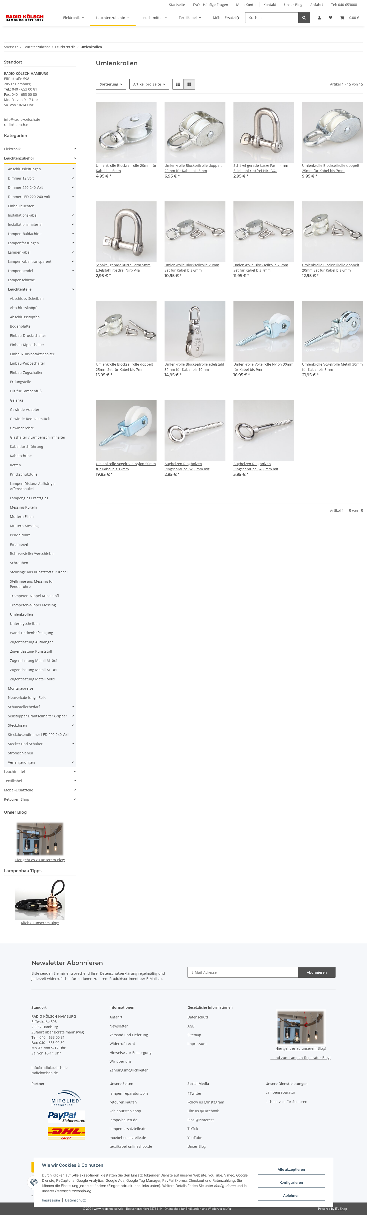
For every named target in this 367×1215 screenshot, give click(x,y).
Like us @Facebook (203, 1110)
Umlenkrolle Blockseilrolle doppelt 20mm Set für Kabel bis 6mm (330, 268)
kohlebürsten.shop (125, 1110)
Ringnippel (19, 544)
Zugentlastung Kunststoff (31, 651)
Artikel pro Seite (147, 84)
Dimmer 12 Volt (21, 178)
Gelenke (16, 400)
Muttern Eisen (22, 516)
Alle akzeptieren (291, 1169)
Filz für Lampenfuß (26, 391)
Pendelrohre (20, 535)
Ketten (15, 465)
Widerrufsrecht (122, 1043)
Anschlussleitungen (24, 169)
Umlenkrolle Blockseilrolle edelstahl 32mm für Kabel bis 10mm (194, 367)
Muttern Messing (24, 525)
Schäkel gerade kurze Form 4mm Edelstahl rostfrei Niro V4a (260, 168)
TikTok (192, 1128)
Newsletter (119, 1026)
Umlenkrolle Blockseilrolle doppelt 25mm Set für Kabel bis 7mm (124, 367)
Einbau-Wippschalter (27, 363)
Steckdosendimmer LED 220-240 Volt (38, 734)
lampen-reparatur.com (129, 1093)
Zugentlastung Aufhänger (31, 642)
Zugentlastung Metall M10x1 (34, 660)
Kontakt (269, 4)
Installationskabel (22, 215)
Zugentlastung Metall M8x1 (33, 679)
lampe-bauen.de (123, 1119)
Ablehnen (291, 1195)
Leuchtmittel (14, 771)
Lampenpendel (20, 270)
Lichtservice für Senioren (286, 1101)
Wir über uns (121, 1061)
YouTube (194, 1137)
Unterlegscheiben (25, 623)
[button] (319, 17)
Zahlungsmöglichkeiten (129, 1070)
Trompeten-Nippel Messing (33, 605)
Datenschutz (75, 1200)
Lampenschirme (21, 280)
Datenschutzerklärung (118, 973)
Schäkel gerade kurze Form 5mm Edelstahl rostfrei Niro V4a (123, 268)
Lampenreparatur (280, 1092)
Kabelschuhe (21, 455)
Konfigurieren (291, 1182)
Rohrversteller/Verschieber (32, 553)
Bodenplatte (20, 326)
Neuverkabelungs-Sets (27, 697)
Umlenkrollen (21, 614)
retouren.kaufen (123, 1102)
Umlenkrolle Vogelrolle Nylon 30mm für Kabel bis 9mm (263, 367)
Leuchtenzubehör (19, 158)
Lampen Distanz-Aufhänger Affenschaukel (33, 486)
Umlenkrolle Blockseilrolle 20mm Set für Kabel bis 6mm (192, 268)
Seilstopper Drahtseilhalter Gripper (37, 716)
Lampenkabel (19, 252)
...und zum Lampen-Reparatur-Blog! (300, 1057)
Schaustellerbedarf (24, 706)
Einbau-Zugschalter (26, 372)
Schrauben (19, 562)
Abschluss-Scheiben (27, 298)
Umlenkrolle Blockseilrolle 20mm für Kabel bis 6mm (126, 168)
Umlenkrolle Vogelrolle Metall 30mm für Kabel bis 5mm (332, 367)
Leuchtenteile (19, 289)
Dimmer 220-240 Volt (25, 187)
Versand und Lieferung (129, 1034)
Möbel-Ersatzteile (18, 790)
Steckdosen (17, 725)
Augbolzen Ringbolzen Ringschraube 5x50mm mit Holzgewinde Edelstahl (187, 466)
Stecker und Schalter (25, 743)
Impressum (51, 1200)
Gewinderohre (22, 428)
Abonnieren (317, 972)
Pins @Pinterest (200, 1119)
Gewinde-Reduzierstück (30, 418)
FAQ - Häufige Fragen (210, 4)
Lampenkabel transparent (29, 261)
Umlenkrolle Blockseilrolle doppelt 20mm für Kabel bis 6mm (193, 168)
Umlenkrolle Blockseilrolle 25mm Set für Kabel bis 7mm (260, 268)
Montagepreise (20, 688)
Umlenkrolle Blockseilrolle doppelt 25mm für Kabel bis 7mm (330, 168)
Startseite (177, 4)
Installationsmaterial (25, 224)
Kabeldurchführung (26, 446)
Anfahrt (316, 4)
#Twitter (194, 1093)
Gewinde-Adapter (24, 409)
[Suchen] (304, 17)
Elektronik (12, 149)
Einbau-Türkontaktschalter (32, 354)
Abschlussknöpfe (24, 307)
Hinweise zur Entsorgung (131, 1052)
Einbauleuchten (21, 206)
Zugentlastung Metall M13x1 (34, 669)
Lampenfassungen (23, 243)
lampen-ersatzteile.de (128, 1128)
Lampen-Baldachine (24, 233)
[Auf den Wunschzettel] (148, 110)
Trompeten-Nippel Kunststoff (34, 595)
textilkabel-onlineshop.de (131, 1146)
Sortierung (109, 84)
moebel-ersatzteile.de (128, 1137)
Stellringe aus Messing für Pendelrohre (32, 584)
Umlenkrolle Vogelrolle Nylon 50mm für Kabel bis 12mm (126, 466)
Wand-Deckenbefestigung (31, 632)
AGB (190, 1026)
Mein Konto (245, 4)
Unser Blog (293, 4)
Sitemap (194, 1034)
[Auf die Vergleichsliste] (135, 110)
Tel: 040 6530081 (345, 4)
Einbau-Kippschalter (27, 344)
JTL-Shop (341, 1208)
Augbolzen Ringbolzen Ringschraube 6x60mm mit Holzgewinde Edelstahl (255, 466)
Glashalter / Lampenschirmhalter (37, 437)
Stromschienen (20, 753)
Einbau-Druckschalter (28, 335)
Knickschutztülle (23, 474)
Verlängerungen (21, 762)
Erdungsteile (20, 381)
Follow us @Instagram (205, 1102)
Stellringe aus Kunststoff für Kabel (39, 572)
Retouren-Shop (16, 799)
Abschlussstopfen (25, 317)
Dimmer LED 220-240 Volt (29, 196)
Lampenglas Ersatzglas (29, 498)
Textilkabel (13, 780)
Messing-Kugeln (23, 507)
